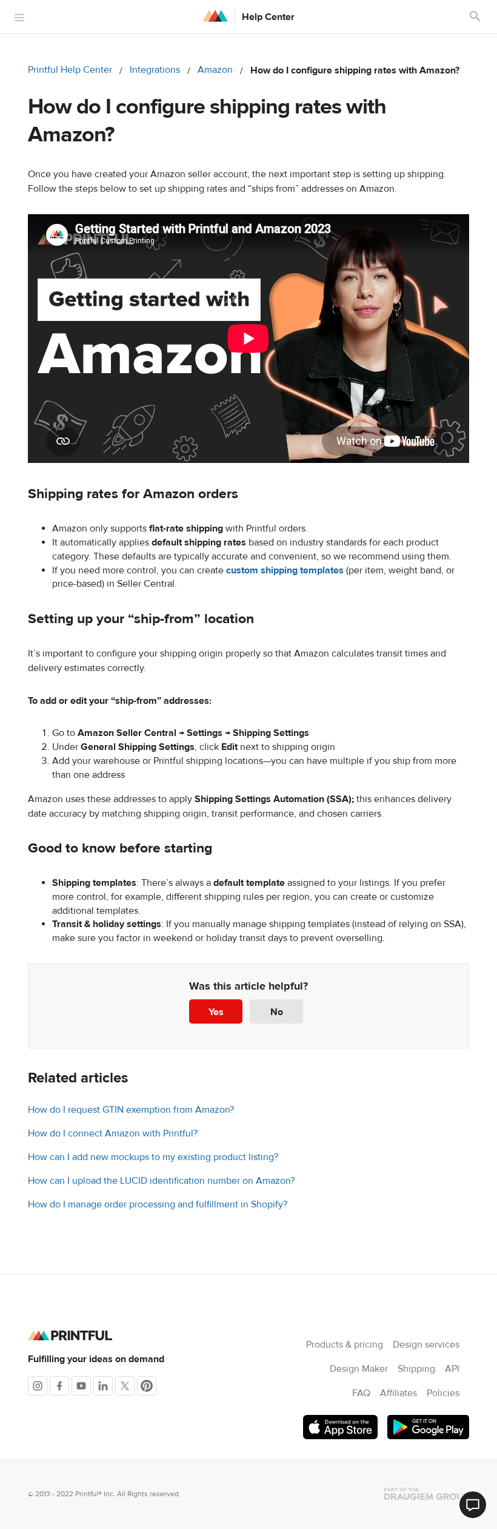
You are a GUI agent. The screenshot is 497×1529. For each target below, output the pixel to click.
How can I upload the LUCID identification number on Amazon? (161, 1181)
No (276, 1012)
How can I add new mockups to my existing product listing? (153, 1157)
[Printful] (215, 16)
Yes (216, 1012)
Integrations (155, 70)
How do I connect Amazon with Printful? (113, 1133)
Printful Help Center (70, 70)
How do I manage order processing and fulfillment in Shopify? (157, 1204)
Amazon (215, 70)
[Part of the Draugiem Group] (426, 1494)
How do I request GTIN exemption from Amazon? (131, 1110)
